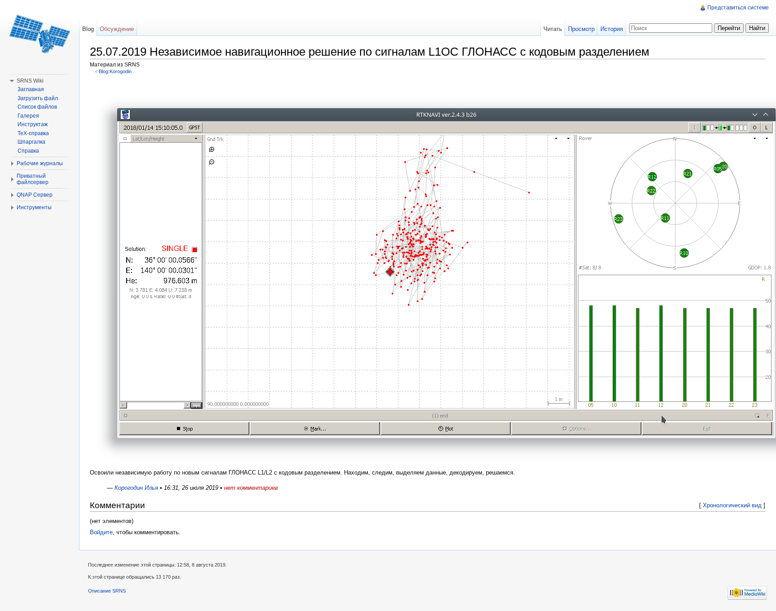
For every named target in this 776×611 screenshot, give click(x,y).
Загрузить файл (38, 98)
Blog (88, 29)
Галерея (28, 116)
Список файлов (37, 107)
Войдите (101, 532)
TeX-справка (33, 133)
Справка (28, 151)
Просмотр (581, 29)
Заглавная (31, 89)
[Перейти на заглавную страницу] (39, 36)
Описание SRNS (107, 590)
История (611, 29)
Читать (552, 29)
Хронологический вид (732, 505)
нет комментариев (251, 487)
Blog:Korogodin (115, 71)
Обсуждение (117, 29)
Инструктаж (33, 124)
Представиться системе (738, 7)
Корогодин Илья (136, 487)
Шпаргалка (31, 142)
